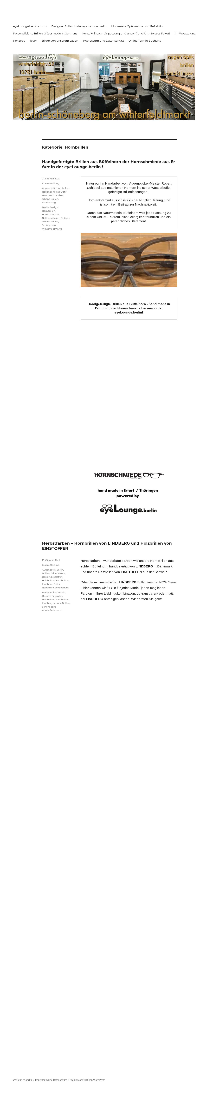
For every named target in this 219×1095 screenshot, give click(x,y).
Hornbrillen (62, 188)
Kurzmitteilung (50, 183)
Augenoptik (48, 188)
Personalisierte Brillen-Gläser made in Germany (45, 33)
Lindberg (47, 584)
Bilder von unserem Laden (60, 40)
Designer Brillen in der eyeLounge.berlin (78, 26)
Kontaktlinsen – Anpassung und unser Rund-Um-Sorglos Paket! (126, 33)
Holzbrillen (48, 580)
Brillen (46, 573)
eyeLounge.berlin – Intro (30, 26)
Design (46, 576)
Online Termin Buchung (145, 40)
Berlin (45, 207)
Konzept (19, 40)
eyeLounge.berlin (22, 1080)
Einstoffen (56, 576)
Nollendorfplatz (51, 191)
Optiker (59, 195)
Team (33, 40)
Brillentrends (58, 573)
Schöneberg (49, 202)
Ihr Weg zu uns (185, 33)
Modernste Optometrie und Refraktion (137, 26)
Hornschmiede (50, 214)
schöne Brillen (50, 199)
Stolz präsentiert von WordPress (87, 1080)
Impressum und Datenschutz (103, 40)
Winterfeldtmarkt (52, 228)
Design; (54, 207)
